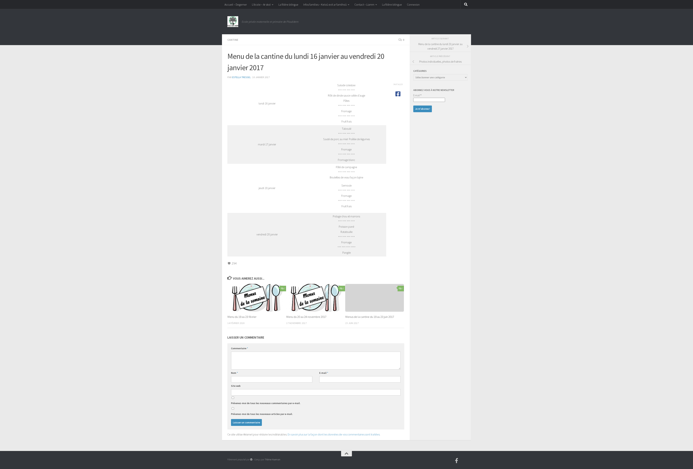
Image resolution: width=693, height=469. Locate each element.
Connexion (413, 4)
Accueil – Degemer (236, 4)
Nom (234, 372)
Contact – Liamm (364, 4)
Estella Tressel (241, 77)
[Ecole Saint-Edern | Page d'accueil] (232, 21)
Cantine (232, 39)
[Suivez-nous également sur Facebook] (456, 460)
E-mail (323, 372)
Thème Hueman (272, 459)
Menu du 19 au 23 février (241, 317)
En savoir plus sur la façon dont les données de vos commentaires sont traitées (334, 434)
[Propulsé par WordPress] (251, 459)
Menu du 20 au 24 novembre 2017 (306, 317)
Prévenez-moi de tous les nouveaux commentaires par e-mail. (265, 403)
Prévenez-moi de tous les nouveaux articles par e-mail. (262, 414)
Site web (236, 385)
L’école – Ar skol (261, 4)
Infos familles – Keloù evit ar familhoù (325, 4)
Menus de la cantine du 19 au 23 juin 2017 (369, 317)
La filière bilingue (288, 4)
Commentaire (239, 348)
